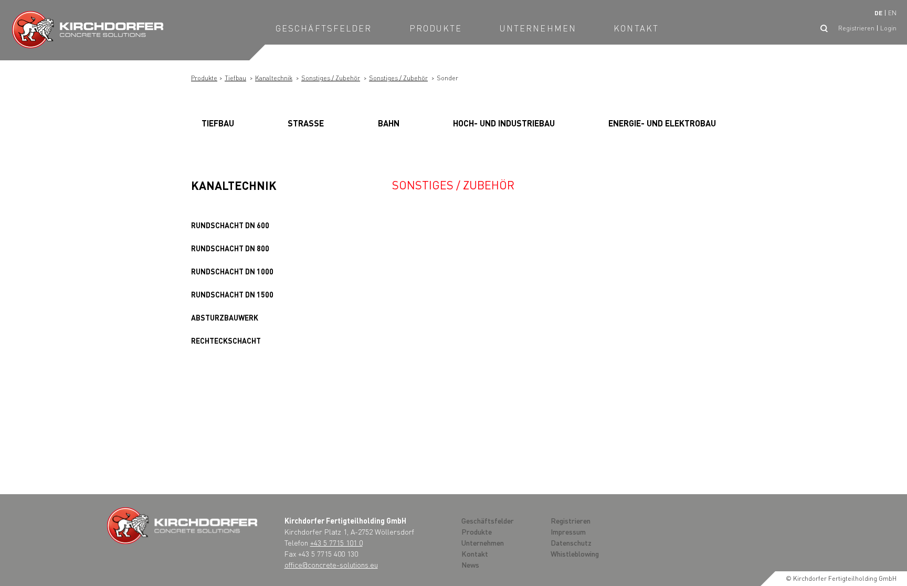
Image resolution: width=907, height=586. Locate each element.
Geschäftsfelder (324, 28)
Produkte (435, 28)
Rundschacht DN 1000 (232, 271)
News (470, 564)
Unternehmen (538, 28)
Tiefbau (235, 78)
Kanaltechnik (273, 78)
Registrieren (856, 28)
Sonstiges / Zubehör (330, 78)
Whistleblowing (575, 553)
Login (888, 28)
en (892, 13)
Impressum (568, 531)
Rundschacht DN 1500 (232, 294)
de (878, 13)
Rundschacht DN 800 (230, 248)
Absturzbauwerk (224, 317)
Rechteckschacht (226, 340)
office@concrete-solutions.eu (331, 564)
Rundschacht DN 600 (230, 225)
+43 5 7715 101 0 (336, 542)
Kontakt (636, 28)
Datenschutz (571, 542)
